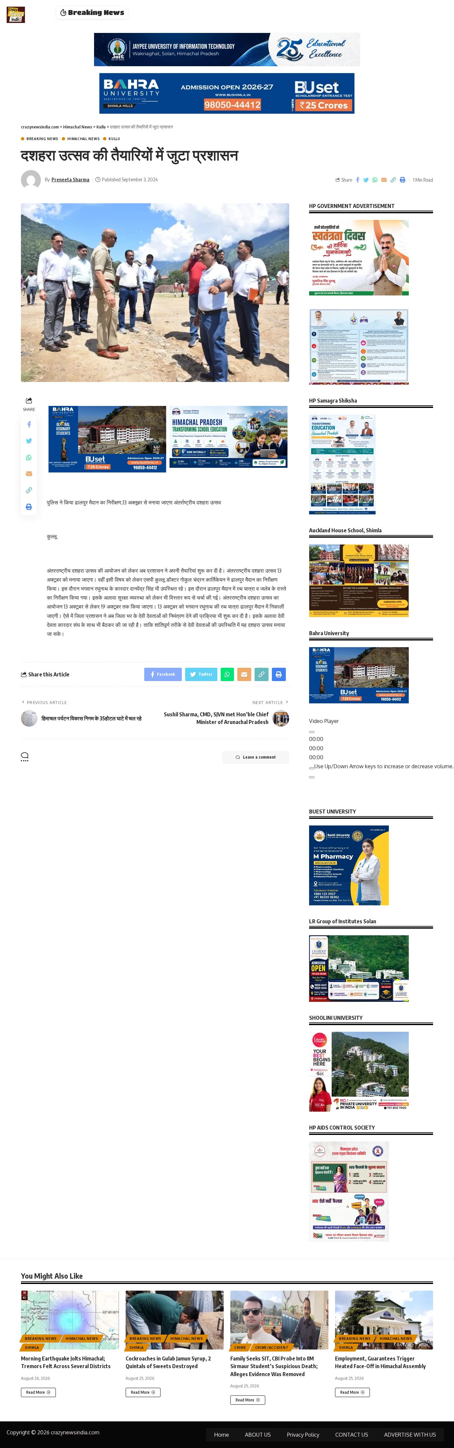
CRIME (240, 1348)
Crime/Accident (272, 1348)
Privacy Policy (303, 1434)
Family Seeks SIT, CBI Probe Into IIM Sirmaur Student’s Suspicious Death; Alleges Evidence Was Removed (274, 1366)
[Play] (311, 732)
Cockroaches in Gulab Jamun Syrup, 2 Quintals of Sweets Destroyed (219, 13)
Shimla (32, 1348)
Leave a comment (259, 757)
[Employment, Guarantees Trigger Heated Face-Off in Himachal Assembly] (384, 1320)
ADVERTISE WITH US (410, 1434)
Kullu (114, 138)
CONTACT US (351, 1434)
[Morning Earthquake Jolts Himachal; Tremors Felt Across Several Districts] (70, 1320)
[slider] (384, 766)
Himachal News (83, 138)
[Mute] (311, 768)
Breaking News (42, 138)
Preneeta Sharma (70, 179)
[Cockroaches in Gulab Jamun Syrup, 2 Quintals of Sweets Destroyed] (175, 1320)
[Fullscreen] (311, 777)
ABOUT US (258, 1434)
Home (221, 1434)
